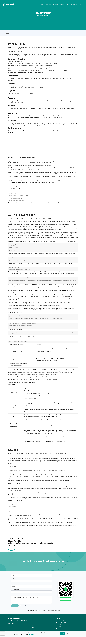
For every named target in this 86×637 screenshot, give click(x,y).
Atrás (11, 550)
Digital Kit (34, 627)
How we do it (48, 4)
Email (12, 578)
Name (12, 573)
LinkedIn (59, 624)
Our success (55, 4)
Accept (62, 633)
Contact (73, 4)
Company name (15, 589)
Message (13, 595)
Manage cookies (61, 628)
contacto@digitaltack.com (21, 51)
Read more (31, 634)
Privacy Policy (30, 605)
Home (41, 4)
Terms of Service (55, 610)
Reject (68, 633)
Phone (12, 584)
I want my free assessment (43, 19)
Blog (67, 4)
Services (62, 4)
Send (15, 605)
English (80, 4)
